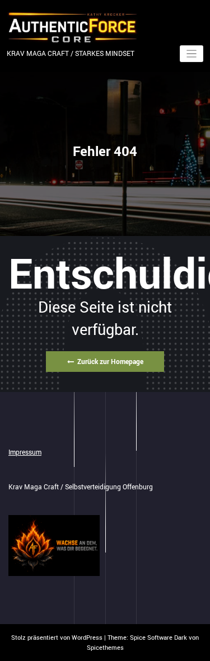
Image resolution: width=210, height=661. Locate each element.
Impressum (24, 451)
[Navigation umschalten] (192, 54)
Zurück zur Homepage (110, 361)
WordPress (87, 637)
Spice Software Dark (158, 637)
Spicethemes (105, 647)
